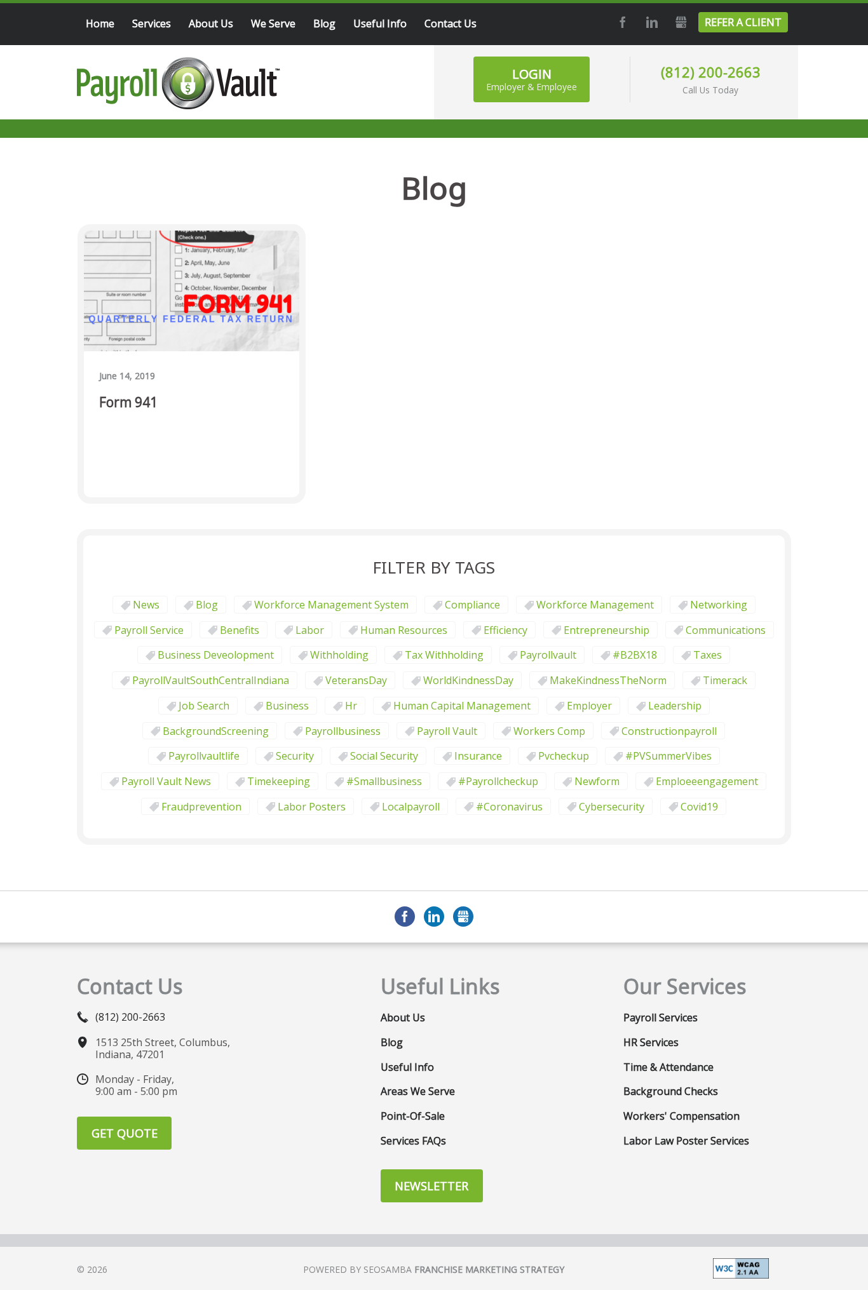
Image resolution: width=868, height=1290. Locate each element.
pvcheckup (563, 756)
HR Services (651, 1042)
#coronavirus (509, 807)
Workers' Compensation (681, 1116)
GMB (679, 22)
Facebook (621, 22)
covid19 (699, 807)
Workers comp (549, 731)
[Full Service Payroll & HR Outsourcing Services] (178, 83)
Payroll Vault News (166, 781)
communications (726, 630)
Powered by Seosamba (433, 1269)
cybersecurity (611, 807)
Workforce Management (595, 605)
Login (531, 79)
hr (351, 706)
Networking (718, 605)
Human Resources (403, 630)
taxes (707, 655)
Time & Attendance (668, 1067)
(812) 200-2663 (711, 72)
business (287, 706)
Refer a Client (743, 22)
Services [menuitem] (151, 23)
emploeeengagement (707, 781)
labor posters (312, 807)
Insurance (478, 756)
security (295, 756)
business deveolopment (216, 655)
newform (597, 781)
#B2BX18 (635, 655)
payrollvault (548, 655)
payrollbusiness (343, 731)
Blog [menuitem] (324, 23)
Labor (309, 630)
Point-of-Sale (413, 1116)
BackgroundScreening (216, 731)
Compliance (472, 605)
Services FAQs (413, 1141)
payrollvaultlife (204, 756)
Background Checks (670, 1091)
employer (589, 706)
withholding (339, 655)
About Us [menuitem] (211, 23)
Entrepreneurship (606, 630)
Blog (207, 605)
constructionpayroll (669, 731)
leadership (675, 706)
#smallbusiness (384, 781)
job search (204, 706)
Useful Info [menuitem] (380, 23)
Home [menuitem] (100, 23)
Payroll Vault (447, 731)
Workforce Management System (331, 605)
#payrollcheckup (498, 781)
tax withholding (444, 655)
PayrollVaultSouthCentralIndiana (210, 680)
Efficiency (505, 630)
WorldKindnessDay (468, 680)
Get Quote (125, 1133)
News (146, 605)
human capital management (462, 706)
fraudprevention (201, 807)
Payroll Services (660, 1017)
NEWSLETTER (431, 1185)
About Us (403, 1017)
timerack (725, 680)
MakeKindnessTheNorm (608, 680)
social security (384, 756)
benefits (239, 630)
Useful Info (407, 1067)
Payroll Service (149, 630)
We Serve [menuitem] (273, 23)
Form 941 (128, 402)
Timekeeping (278, 781)
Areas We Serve (418, 1091)
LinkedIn (650, 22)
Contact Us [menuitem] (450, 23)
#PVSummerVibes (668, 756)
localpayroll (411, 807)
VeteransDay (356, 680)
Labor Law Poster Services (686, 1141)
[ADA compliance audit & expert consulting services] (741, 1267)
